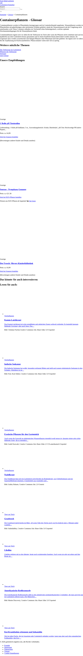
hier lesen (32, 201)
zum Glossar (4, 56)
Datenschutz (8, 649)
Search (2, 7)
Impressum (8, 647)
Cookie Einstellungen (11, 653)
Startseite (3, 15)
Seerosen (3, 54)
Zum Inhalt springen (7, 1)
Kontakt (7, 645)
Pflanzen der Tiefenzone (8, 52)
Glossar (10, 15)
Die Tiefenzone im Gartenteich (10, 50)
